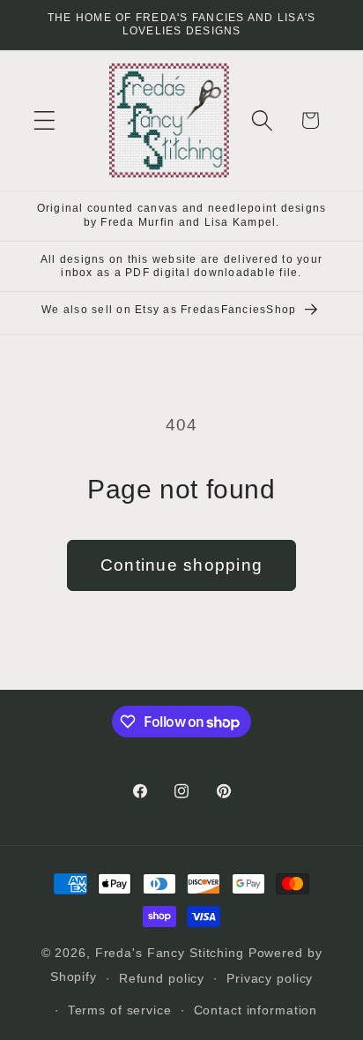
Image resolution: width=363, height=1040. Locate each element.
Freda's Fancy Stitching (169, 953)
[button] (44, 120)
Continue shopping (181, 565)
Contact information (256, 1010)
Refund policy (161, 978)
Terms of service (120, 1010)
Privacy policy (269, 978)
